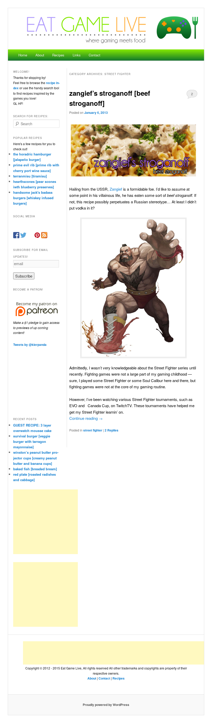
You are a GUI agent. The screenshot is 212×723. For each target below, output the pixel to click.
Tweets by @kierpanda (30, 344)
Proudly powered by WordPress (106, 704)
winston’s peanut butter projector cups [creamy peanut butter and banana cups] (35, 458)
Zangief (116, 189)
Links (77, 55)
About (39, 55)
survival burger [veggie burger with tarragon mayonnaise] (31, 441)
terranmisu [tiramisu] (30, 176)
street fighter (92, 430)
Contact (94, 55)
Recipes (58, 55)
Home (22, 55)
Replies (111, 430)
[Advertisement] (45, 521)
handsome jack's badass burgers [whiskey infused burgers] (33, 198)
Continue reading (86, 418)
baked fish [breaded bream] (35, 468)
